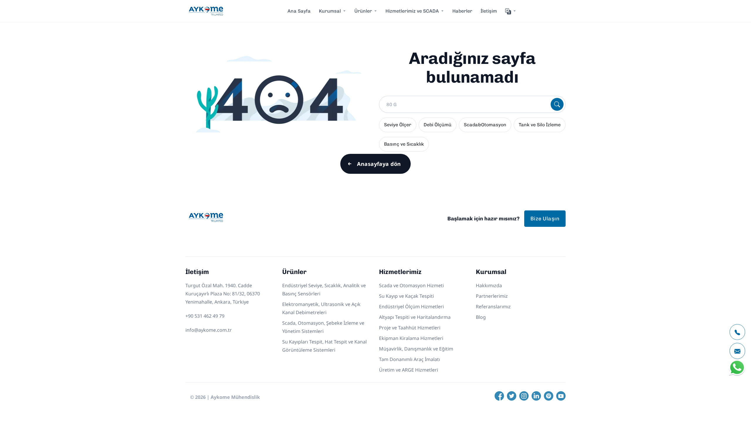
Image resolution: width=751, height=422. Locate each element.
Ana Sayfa (299, 11)
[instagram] (524, 396)
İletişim (489, 11)
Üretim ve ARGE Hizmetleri (408, 370)
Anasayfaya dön (379, 163)
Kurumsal (330, 11)
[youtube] (561, 396)
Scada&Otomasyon (485, 124)
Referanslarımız (493, 306)
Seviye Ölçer (397, 124)
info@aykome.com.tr (208, 330)
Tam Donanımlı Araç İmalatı (409, 359)
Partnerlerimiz (492, 296)
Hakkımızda (489, 285)
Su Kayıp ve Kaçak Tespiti (406, 296)
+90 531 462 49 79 (204, 316)
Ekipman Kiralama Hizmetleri (411, 338)
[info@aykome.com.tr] (737, 351)
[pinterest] (548, 396)
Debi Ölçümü (437, 124)
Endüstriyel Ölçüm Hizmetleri (411, 306)
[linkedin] (536, 396)
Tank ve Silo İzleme (540, 124)
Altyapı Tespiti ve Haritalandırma (415, 317)
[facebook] (499, 396)
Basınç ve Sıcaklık (404, 144)
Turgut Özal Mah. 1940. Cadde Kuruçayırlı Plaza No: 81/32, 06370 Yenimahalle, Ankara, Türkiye (222, 293)
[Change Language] (510, 11)
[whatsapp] (737, 374)
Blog (481, 317)
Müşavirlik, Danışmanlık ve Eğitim (416, 349)
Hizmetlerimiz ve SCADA (412, 11)
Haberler (462, 11)
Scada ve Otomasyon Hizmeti (411, 285)
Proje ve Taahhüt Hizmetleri (409, 327)
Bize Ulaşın (544, 218)
